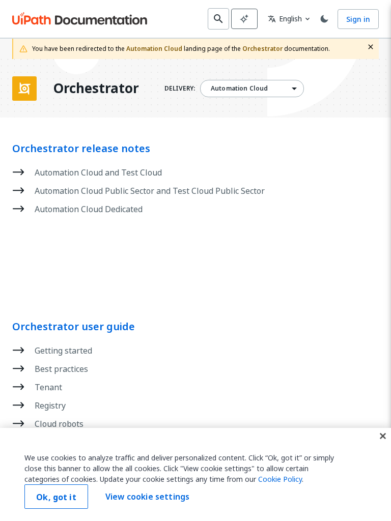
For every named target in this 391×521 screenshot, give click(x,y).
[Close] (383, 436)
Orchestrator (96, 88)
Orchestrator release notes (81, 148)
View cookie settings (147, 496)
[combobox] (252, 88)
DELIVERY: (179, 88)
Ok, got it (56, 497)
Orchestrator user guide (73, 327)
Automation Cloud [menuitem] (239, 88)
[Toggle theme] (324, 19)
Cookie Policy (280, 479)
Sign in (358, 19)
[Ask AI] (244, 19)
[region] (195, 474)
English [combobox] (285, 18)
